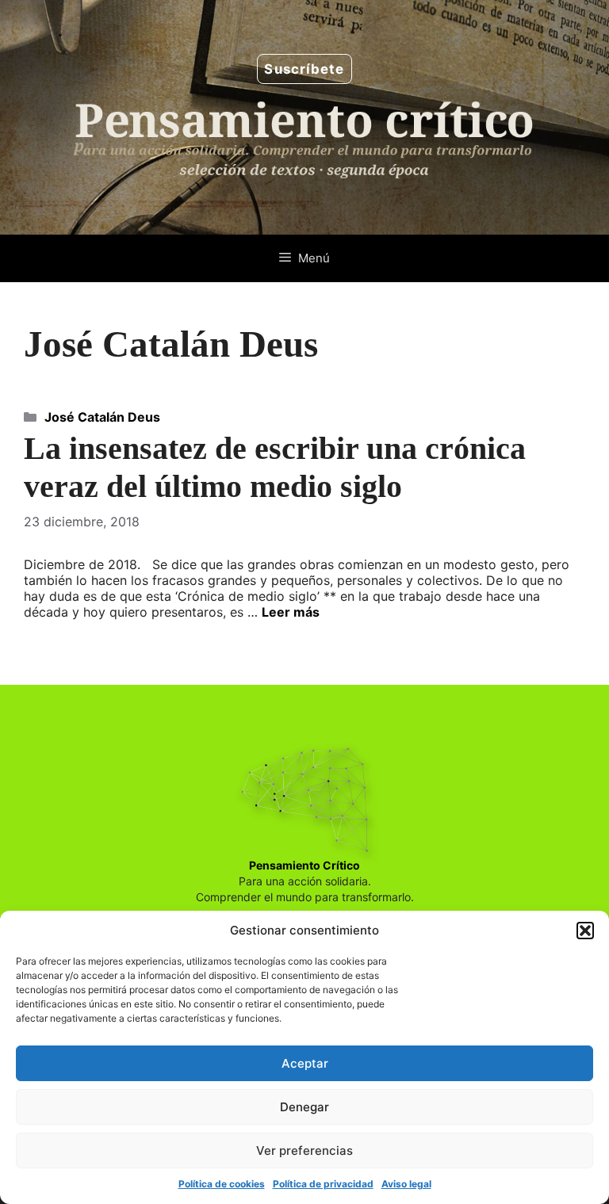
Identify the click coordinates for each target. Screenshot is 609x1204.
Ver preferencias (304, 1150)
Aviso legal (406, 1184)
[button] (585, 930)
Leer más (291, 612)
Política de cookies (221, 1184)
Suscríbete (304, 69)
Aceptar (305, 1063)
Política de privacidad (323, 1184)
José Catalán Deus (102, 417)
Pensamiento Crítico (304, 865)
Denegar (304, 1106)
